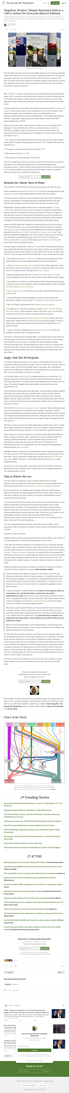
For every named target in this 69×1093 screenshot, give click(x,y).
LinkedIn (53, 789)
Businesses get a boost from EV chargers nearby (23, 891)
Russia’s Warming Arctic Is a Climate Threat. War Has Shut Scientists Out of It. (34, 902)
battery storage (43, 271)
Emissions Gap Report (28, 76)
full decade (35, 247)
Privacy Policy (47, 1056)
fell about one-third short (22, 265)
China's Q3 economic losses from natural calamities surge (26, 909)
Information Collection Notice (34, 1056)
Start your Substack (30, 1085)
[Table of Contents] (2, 546)
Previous (10, 972)
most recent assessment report (28, 408)
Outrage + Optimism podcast (15, 552)
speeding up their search (29, 191)
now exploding (52, 240)
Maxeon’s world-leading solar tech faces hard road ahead (26, 898)
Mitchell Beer (11, 24)
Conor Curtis (14, 1018)
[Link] (1, 182)
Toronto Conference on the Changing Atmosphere (41, 486)
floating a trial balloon (12, 230)
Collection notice (48, 1081)
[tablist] (11, 984)
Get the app (42, 1085)
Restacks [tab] (15, 984)
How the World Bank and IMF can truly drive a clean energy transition (30, 920)
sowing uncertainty (39, 601)
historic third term (43, 330)
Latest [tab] (10, 1005)
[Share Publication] (48, 3)
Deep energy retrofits (15, 291)
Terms (41, 1081)
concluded (24, 447)
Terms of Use (42, 1054)
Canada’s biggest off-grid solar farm (19, 287)
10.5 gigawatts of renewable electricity (47, 300)
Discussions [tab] (17, 1005)
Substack (26, 1089)
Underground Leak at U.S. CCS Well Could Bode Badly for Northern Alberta (32, 821)
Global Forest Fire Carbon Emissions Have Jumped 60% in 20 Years (30, 878)
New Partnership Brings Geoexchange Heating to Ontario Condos (29, 825)
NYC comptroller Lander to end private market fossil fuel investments (30, 873)
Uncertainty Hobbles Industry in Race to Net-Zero (23, 843)
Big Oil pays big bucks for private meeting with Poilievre (25, 862)
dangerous (18, 232)
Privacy (36, 1081)
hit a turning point (29, 259)
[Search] (44, 3)
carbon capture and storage (38, 318)
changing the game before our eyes (45, 275)
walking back (9, 194)
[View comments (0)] (11, 29)
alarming (7, 240)
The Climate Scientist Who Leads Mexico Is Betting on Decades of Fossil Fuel (33, 913)
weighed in (8, 547)
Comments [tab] (8, 984)
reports (15, 136)
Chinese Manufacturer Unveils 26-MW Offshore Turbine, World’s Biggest (32, 848)
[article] (34, 1015)
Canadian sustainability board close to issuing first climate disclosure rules (33, 867)
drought (22, 240)
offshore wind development (44, 305)
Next (59, 972)
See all (7, 1056)
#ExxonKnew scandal (42, 518)
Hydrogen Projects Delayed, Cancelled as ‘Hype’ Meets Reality (28, 810)
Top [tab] (6, 1005)
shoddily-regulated (30, 232)
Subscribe (55, 3)
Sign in (64, 3)
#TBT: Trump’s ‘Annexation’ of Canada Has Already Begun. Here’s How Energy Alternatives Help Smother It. (26, 1011)
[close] (50, 1026)
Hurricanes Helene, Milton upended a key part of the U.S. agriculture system (33, 884)
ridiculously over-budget (47, 232)
